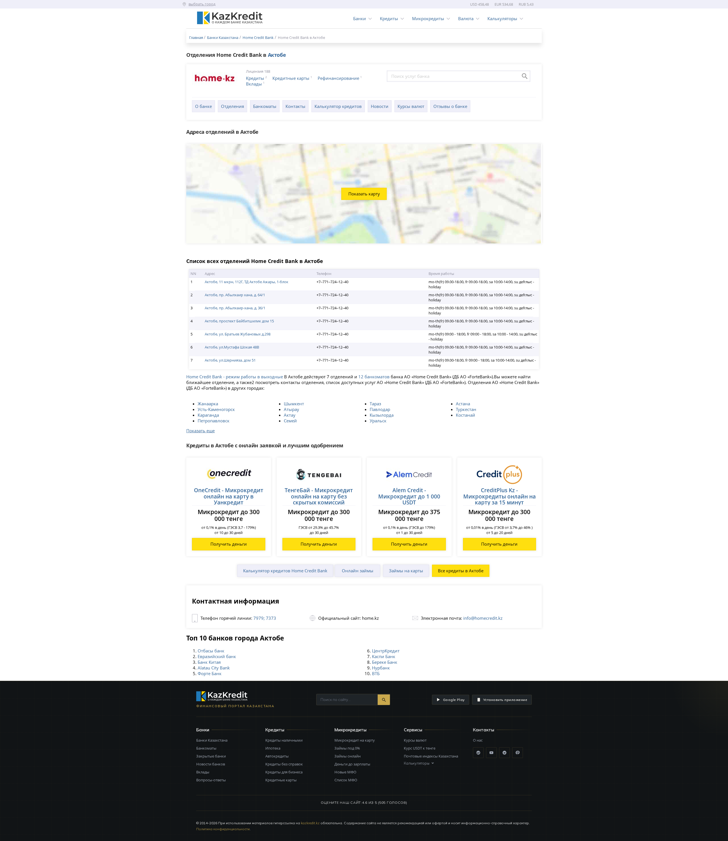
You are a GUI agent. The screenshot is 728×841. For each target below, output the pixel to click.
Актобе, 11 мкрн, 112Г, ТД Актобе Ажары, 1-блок (246, 281)
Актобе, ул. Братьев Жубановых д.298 (237, 334)
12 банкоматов (374, 376)
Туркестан (466, 409)
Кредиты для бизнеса (284, 772)
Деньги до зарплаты (352, 764)
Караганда (208, 415)
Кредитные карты (290, 78)
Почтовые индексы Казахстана (431, 756)
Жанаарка (208, 403)
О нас (478, 740)
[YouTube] (491, 752)
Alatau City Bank (214, 668)
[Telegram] (504, 752)
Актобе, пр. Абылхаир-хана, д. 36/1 (235, 307)
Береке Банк (384, 662)
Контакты (295, 106)
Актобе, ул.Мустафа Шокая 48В (232, 347)
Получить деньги (228, 544)
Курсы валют (411, 106)
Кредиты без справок (284, 764)
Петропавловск (213, 420)
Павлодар (380, 409)
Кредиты (389, 18)
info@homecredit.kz (482, 618)
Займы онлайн (347, 756)
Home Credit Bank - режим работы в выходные (234, 376)
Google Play (454, 700)
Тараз (375, 403)
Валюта (465, 18)
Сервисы (413, 730)
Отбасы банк (211, 651)
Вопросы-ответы (211, 779)
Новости (379, 106)
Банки (359, 18)
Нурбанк (381, 668)
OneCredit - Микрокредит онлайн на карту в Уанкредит (228, 496)
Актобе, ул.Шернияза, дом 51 (230, 360)
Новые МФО (345, 772)
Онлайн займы (357, 570)
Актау (289, 415)
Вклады (254, 84)
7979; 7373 (264, 618)
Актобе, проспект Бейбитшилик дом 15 (239, 321)
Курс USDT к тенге (419, 748)
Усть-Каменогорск (216, 409)
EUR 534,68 (504, 4)
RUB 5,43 (526, 4)
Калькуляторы (502, 18)
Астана (463, 403)
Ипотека (272, 748)
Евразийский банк (217, 656)
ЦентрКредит (386, 651)
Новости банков (210, 764)
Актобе (277, 54)
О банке (203, 106)
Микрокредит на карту (354, 740)
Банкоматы (264, 106)
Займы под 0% (347, 748)
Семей (290, 420)
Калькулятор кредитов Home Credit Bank (285, 570)
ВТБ (376, 673)
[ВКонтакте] (478, 752)
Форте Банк (210, 673)
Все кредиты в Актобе (460, 570)
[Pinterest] (517, 752)
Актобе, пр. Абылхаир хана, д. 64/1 (235, 294)
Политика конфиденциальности (223, 829)
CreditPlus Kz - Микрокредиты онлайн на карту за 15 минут (499, 496)
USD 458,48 (479, 4)
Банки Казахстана (212, 740)
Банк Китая (209, 662)
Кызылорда (382, 415)
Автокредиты (277, 756)
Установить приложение (505, 700)
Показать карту (364, 194)
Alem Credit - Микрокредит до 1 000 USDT (409, 496)
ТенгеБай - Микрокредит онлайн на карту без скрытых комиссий (319, 496)
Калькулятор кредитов (338, 106)
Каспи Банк (383, 656)
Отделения (232, 106)
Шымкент (294, 403)
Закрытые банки (211, 756)
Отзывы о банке (450, 106)
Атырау (291, 409)
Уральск (378, 420)
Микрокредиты (428, 18)
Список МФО (345, 779)
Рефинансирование (338, 78)
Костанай (465, 415)
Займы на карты (406, 570)
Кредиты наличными (284, 740)
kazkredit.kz (310, 823)
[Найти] (384, 699)
